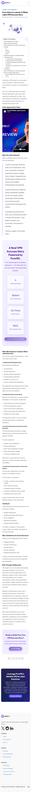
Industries (5, 751)
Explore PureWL (15, 648)
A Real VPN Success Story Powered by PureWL (15, 46)
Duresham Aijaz (23, 17)
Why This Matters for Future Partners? (14, 71)
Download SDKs (7, 757)
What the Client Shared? (10, 43)
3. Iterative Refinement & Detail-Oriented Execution (16, 63)
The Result (7, 69)
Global (7, 50)
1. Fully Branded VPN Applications (14, 59)
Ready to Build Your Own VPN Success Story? (15, 75)
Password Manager (8, 768)
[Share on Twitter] (14, 658)
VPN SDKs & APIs (7, 774)
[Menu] (28, 3)
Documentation (7, 739)
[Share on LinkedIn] (22, 658)
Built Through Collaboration (11, 72)
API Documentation (8, 754)
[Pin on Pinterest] (19, 658)
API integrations (13, 379)
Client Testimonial (9, 9)
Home (4, 736)
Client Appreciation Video (11, 41)
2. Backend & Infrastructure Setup (14, 60)
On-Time (8, 52)
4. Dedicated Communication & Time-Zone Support (16, 66)
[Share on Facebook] (11, 658)
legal (28, 786)
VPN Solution (6, 765)
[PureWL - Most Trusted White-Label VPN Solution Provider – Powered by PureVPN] (6, 2)
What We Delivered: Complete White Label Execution (14, 56)
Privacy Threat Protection (9, 771)
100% (7, 53)
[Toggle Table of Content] (25, 39)
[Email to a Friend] (17, 658)
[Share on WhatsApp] (8, 658)
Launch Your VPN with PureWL (15, 339)
